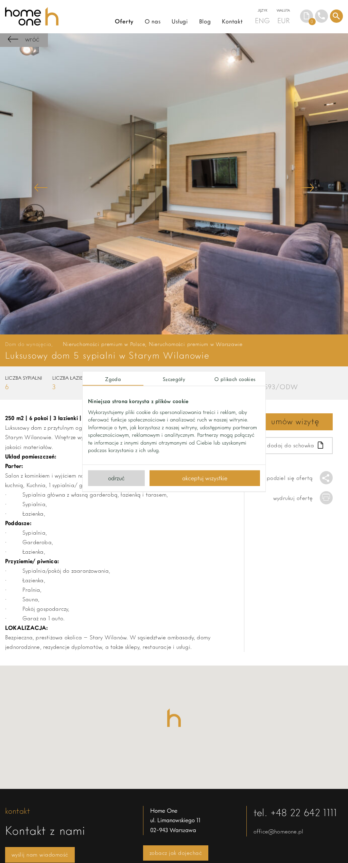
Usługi (180, 21)
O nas (153, 21)
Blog (205, 21)
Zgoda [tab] (113, 379)
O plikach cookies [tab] (234, 379)
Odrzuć (116, 478)
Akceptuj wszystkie (204, 478)
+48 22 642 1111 (304, 812)
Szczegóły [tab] (174, 379)
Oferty (124, 21)
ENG (262, 20)
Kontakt (232, 21)
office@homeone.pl (278, 831)
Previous (41, 187)
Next (307, 187)
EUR (283, 20)
